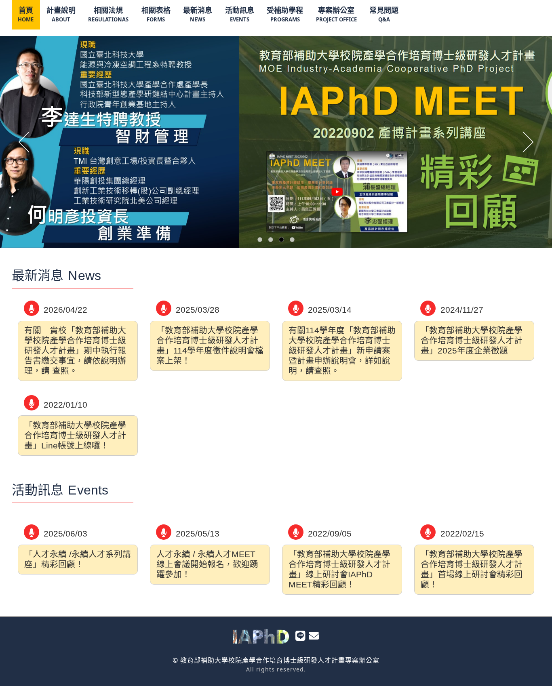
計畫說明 (61, 14)
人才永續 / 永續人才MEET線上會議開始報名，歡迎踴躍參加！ (207, 564)
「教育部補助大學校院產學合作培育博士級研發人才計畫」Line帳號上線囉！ (75, 435)
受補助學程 (285, 14)
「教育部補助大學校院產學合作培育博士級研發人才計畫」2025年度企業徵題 (472, 340)
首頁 (26, 14)
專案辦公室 (336, 14)
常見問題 (383, 14)
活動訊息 (239, 14)
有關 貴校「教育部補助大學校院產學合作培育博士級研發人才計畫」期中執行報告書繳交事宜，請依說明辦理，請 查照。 (75, 350)
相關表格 (156, 14)
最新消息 (197, 14)
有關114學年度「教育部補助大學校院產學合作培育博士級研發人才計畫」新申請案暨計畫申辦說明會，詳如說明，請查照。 (342, 350)
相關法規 (108, 14)
